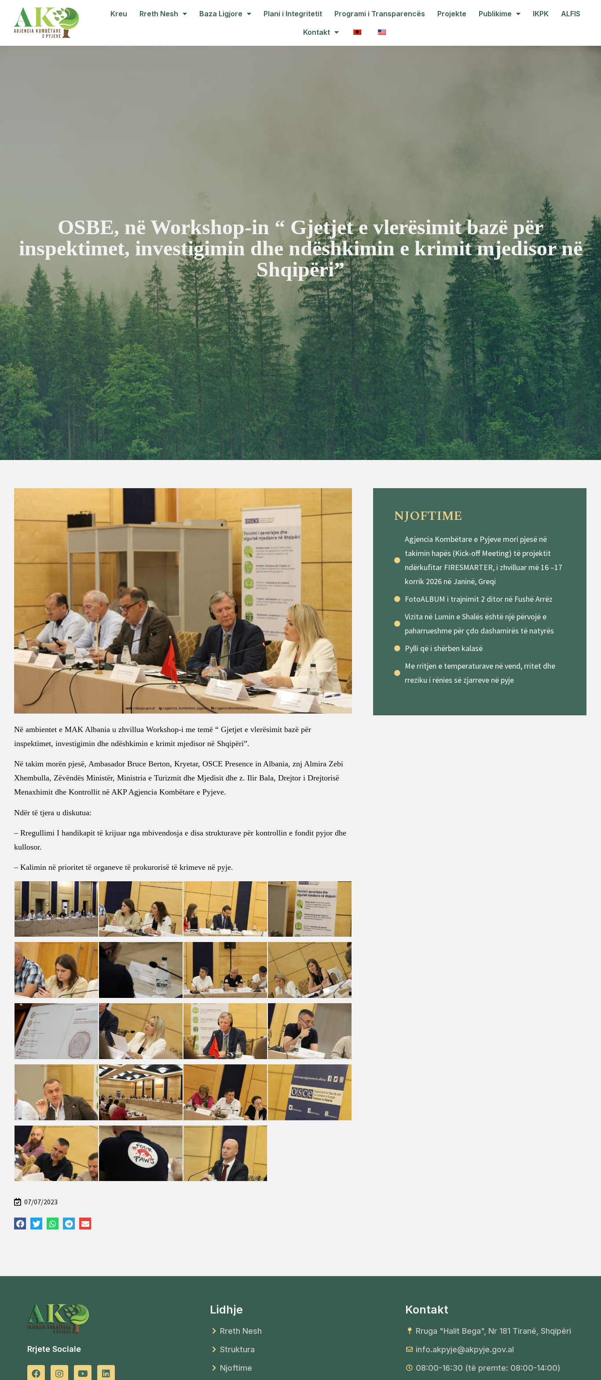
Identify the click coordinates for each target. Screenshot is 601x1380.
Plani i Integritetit (293, 13)
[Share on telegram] (69, 1223)
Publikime (495, 13)
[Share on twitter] (36, 1223)
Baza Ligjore (220, 13)
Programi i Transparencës (379, 13)
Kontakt (316, 32)
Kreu (118, 13)
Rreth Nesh (158, 13)
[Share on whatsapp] (53, 1223)
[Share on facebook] (20, 1223)
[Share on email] (85, 1223)
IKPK (541, 13)
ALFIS (570, 13)
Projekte (451, 13)
